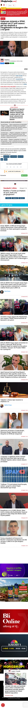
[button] (2, 705)
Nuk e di (21, 198)
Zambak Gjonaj (14, 156)
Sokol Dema (7, 291)
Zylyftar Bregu (8, 405)
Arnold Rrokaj (19, 79)
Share (3, 63)
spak (2, 159)
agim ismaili (20, 156)
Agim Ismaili (19, 75)
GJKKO (5, 159)
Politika (8, 198)
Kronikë (3, 18)
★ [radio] (7, 167)
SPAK (25, 84)
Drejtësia (15, 198)
